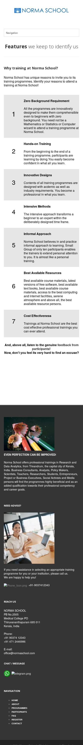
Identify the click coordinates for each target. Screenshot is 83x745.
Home (15, 700)
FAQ (14, 715)
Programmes (19, 708)
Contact (17, 723)
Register (17, 719)
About (15, 704)
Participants (19, 711)
